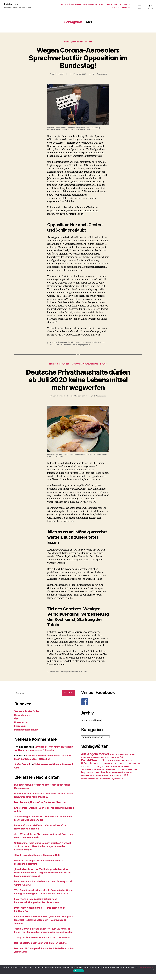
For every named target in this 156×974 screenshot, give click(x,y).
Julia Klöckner (61, 672)
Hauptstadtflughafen (98, 767)
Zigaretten (116, 778)
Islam (126, 767)
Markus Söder (127, 769)
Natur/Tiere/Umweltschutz (84, 364)
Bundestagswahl (97, 757)
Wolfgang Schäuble (83, 345)
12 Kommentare (100, 396)
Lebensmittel (72, 672)
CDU (107, 757)
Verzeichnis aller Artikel (71, 4)
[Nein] (153, 969)
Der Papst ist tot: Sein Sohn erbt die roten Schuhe (40, 943)
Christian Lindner (74, 342)
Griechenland (133, 764)
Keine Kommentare (99, 74)
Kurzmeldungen (90, 4)
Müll (80, 672)
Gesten (88, 342)
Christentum (114, 757)
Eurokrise (116, 760)
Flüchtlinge (88, 763)
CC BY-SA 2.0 (58, 456)
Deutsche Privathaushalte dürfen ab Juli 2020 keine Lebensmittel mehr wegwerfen (78, 380)
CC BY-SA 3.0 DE (83, 130)
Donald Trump (90, 760)
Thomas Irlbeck (61, 74)
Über (101, 4)
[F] (111, 701)
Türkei (105, 776)
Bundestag (62, 342)
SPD (92, 776)
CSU (122, 757)
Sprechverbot (65, 345)
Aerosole (53, 342)
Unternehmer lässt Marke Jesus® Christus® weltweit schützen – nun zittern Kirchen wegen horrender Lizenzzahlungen (42, 846)
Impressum (125, 4)
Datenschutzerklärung (120, 7)
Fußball (108, 763)
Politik (88, 42)
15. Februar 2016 (80, 396)
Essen (52, 672)
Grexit (124, 764)
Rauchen (105, 772)
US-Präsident (115, 775)
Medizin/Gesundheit (73, 42)
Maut (135, 769)
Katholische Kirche (113, 769)
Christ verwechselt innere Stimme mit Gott (37, 855)
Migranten (87, 772)
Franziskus (100, 764)
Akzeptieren (78, 971)
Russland (85, 776)
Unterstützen (111, 4)
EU (103, 760)
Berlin (131, 754)
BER (126, 754)
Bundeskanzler (85, 757)
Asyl (112, 754)
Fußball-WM (118, 764)
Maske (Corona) (98, 342)
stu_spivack (103, 454)
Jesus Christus (87, 769)
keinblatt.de (11, 4)
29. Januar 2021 (79, 74)
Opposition (54, 345)
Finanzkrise (127, 760)
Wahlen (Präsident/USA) (89, 779)
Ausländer (120, 754)
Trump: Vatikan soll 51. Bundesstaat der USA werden (42, 937)
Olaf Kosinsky (95, 128)
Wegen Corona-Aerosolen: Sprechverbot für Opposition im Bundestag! (78, 58)
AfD (83, 754)
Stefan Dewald (22, 764)
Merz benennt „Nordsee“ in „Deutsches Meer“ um (40, 802)
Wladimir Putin (105, 779)
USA (126, 775)
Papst (97, 772)
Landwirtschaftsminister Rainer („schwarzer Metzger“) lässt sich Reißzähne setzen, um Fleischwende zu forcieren (43, 920)
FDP (83, 342)
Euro (108, 760)
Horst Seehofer (114, 766)
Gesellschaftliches (59, 364)
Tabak (98, 776)
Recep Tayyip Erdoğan (122, 772)
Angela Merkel (98, 754)
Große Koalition (85, 767)
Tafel (73, 345)
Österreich (125, 779)
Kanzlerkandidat (99, 769)
